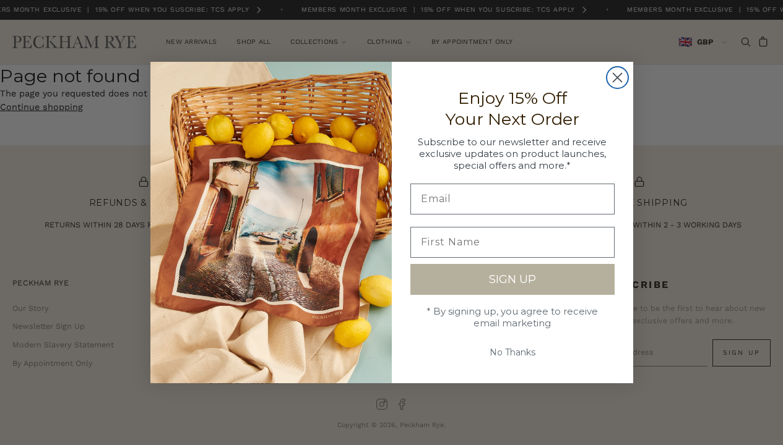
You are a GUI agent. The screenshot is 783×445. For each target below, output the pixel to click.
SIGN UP (512, 279)
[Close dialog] (617, 77)
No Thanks (512, 352)
